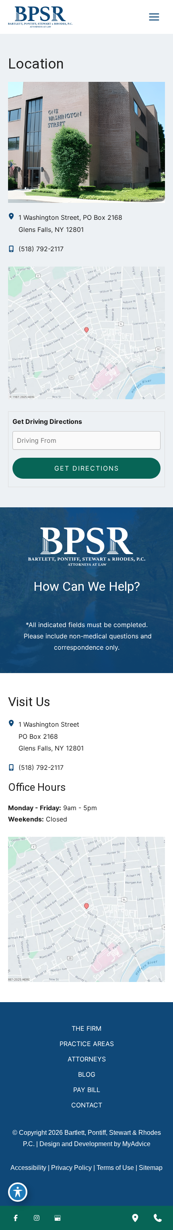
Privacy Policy (71, 1167)
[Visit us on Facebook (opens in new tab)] (16, 1218)
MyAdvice (136, 1143)
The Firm (86, 1028)
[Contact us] (157, 1218)
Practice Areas (87, 1044)
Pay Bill (86, 1090)
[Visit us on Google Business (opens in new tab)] (57, 1218)
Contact (86, 1105)
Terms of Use (115, 1167)
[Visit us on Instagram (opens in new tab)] (36, 1218)
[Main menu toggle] (154, 17)
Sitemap (151, 1167)
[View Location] (13, 216)
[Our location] (135, 1218)
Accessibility (28, 1167)
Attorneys (87, 1059)
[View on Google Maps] (86, 332)
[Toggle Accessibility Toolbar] (17, 1192)
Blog (86, 1074)
